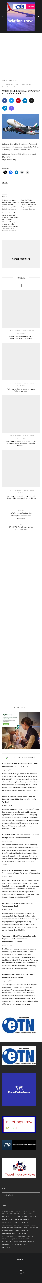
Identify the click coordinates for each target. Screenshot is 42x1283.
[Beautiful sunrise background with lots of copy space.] (21, 361)
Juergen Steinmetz (12, 84)
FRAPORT (19, 1227)
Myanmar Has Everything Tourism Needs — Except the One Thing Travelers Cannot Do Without (19, 799)
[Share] (4, 100)
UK (13, 1244)
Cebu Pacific (8, 1222)
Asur (5, 1219)
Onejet (22, 1236)
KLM (19, 1233)
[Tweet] (11, 100)
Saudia (23, 1241)
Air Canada (15, 1214)
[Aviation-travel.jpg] (21, 414)
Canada (27, 1219)
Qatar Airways (25, 1239)
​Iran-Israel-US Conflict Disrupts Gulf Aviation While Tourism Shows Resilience (21, 497)
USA (25, 1244)
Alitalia (32, 1216)
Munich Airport (10, 1236)
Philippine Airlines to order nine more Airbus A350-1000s (21, 390)
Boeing (19, 1219)
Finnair (35, 1225)
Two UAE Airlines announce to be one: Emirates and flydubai (28, 202)
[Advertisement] (21, 54)
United (19, 1244)
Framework (8, 1227)
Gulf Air (34, 1227)
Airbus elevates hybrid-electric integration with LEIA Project (21, 337)
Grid (27, 1227)
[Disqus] (21, 572)
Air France (27, 1214)
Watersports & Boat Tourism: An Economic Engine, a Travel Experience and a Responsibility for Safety (19, 939)
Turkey (6, 1244)
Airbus (6, 1214)
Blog (12, 1219)
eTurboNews (31, 758)
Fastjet (27, 1225)
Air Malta (23, 1216)
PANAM (30, 1236)
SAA (16, 1241)
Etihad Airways (9, 1225)
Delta (18, 1222)
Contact (21, 1259)
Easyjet (26, 1222)
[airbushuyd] (21, 309)
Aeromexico (8, 1211)
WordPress (8, 1247)
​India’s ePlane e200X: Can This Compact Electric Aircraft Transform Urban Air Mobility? (21, 444)
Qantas (6, 1239)
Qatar (14, 1239)
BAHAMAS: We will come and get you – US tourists (21, 527)
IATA (17, 1230)
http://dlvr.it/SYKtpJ (9, 160)
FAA (19, 1225)
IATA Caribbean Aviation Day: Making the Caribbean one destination (21, 515)
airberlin (31, 1211)
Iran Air (25, 1230)
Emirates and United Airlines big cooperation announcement (10, 202)
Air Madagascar (10, 1216)
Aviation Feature (25, 84)
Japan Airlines (9, 1233)
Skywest (32, 1241)
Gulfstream (8, 1230)
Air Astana (20, 1211)
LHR (24, 1233)
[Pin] (18, 100)
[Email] (31, 100)
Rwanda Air (8, 1241)
